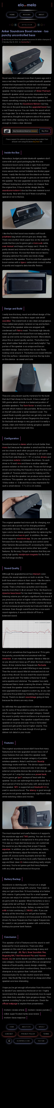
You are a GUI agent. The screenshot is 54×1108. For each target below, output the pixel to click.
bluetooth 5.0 (40, 787)
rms (19, 463)
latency (33, 790)
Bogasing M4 (8, 955)
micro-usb (37, 243)
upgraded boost (39, 107)
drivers (44, 457)
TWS (26, 836)
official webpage (9, 1003)
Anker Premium (43, 91)
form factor (29, 405)
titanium (37, 574)
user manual (8, 246)
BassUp (40, 761)
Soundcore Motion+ (32, 104)
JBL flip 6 (22, 952)
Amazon (34, 131)
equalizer (6, 849)
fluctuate (42, 665)
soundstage (30, 697)
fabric (19, 330)
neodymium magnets (28, 554)
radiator (17, 460)
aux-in (22, 535)
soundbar (6, 321)
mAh (4, 910)
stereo (23, 444)
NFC (16, 787)
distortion (6, 658)
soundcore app (23, 538)
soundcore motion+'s (11, 190)
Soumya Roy (25, 42)
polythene (6, 237)
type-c (23, 262)
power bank (41, 774)
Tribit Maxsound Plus (24, 955)
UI (21, 862)
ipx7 (20, 777)
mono (5, 447)
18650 (29, 910)
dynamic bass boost (11, 593)
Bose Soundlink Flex (37, 952)
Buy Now (36, 142)
